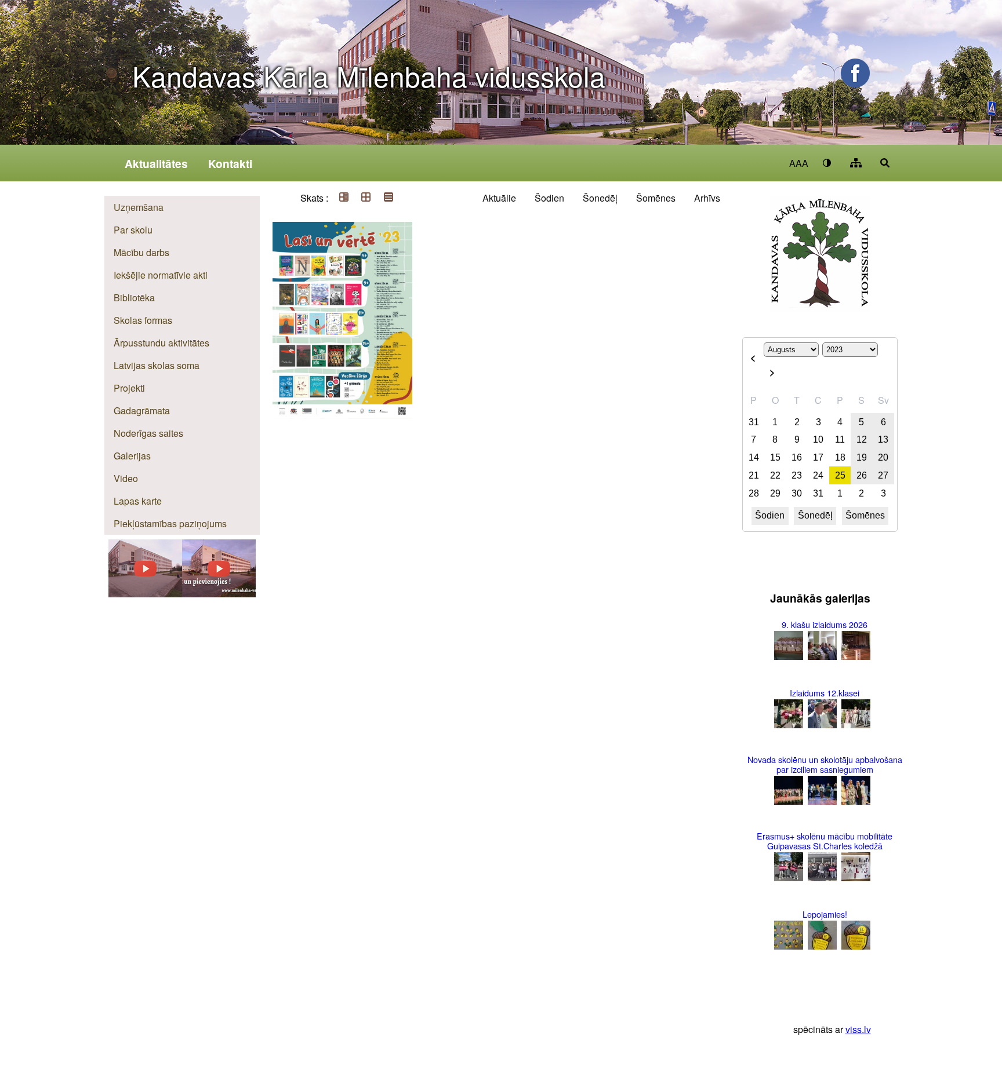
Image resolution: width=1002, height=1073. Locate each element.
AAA (798, 163)
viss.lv (858, 1029)
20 (883, 457)
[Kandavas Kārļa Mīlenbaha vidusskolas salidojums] (145, 593)
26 (861, 475)
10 (818, 439)
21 (754, 475)
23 (797, 475)
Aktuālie (499, 198)
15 (775, 457)
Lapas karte (138, 501)
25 (840, 475)
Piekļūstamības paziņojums (170, 523)
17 (818, 457)
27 (883, 475)
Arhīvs (707, 198)
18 (840, 457)
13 (883, 439)
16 (797, 457)
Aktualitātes (156, 163)
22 (775, 475)
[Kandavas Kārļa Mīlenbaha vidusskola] (219, 593)
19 (861, 457)
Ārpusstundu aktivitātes (161, 342)
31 (754, 422)
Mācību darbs (141, 252)
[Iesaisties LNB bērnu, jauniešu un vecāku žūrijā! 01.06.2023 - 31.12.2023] (342, 223)
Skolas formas (143, 320)
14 (754, 457)
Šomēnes (656, 198)
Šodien (549, 198)
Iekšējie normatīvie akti (161, 275)
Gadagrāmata (142, 410)
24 (818, 475)
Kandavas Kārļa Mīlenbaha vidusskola (368, 76)
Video (126, 478)
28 (754, 493)
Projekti (129, 388)
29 (775, 493)
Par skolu (133, 229)
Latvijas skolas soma (156, 365)
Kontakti (230, 163)
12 (861, 439)
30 (797, 493)
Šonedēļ (600, 198)
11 (840, 439)
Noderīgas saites (148, 433)
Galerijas (132, 455)
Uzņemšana (139, 207)
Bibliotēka (134, 297)
